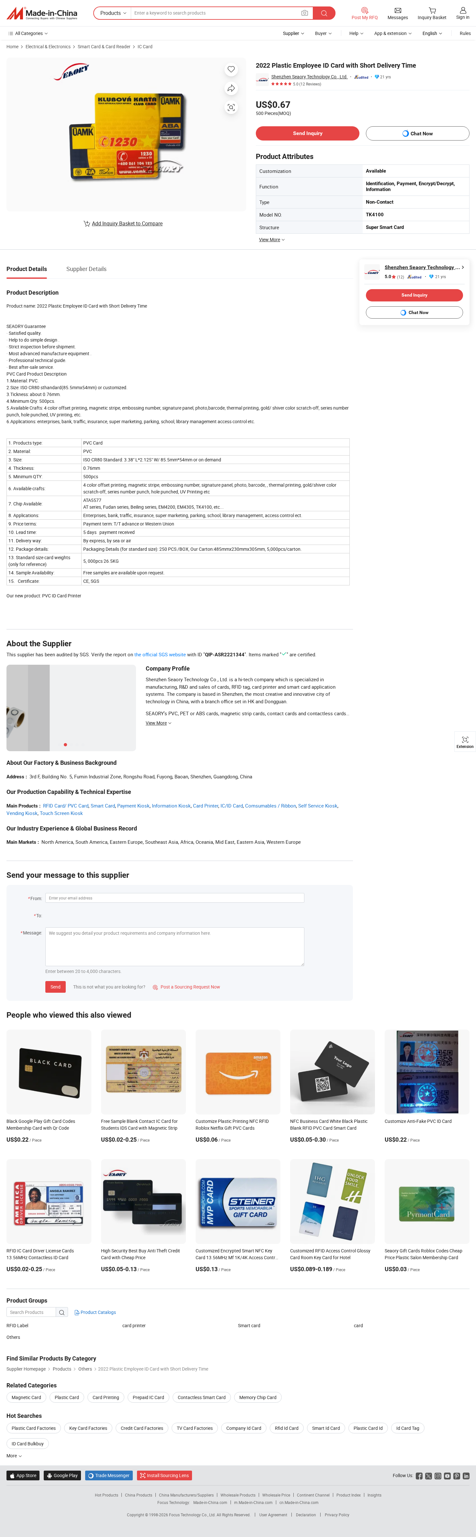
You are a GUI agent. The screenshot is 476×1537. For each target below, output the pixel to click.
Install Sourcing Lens (168, 1475)
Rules (465, 33)
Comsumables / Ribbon (270, 805)
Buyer (321, 33)
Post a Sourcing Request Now (186, 987)
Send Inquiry (308, 133)
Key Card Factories (88, 1428)
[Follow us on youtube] (447, 1475)
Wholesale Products (238, 1494)
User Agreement (273, 1514)
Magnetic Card (26, 1397)
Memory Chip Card (258, 1397)
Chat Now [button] (422, 133)
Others (13, 1337)
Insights (374, 1494)
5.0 (394, 276)
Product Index (348, 1494)
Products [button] (110, 13)
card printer (134, 1325)
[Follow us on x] (428, 1475)
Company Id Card (243, 1428)
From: (36, 898)
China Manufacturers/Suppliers (186, 1494)
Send (56, 987)
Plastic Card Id (368, 1428)
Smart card (249, 1325)
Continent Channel (313, 1494)
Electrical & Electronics (48, 46)
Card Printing (106, 1397)
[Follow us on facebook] (419, 1475)
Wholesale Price (276, 1494)
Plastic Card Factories (34, 1428)
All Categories (29, 33)
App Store (23, 1475)
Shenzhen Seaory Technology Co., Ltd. (309, 76)
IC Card (145, 46)
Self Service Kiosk (317, 805)
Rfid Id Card (287, 1428)
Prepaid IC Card (148, 1397)
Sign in (463, 17)
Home (12, 46)
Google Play (62, 1475)
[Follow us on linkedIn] (466, 1475)
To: (39, 915)
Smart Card (103, 805)
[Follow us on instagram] (438, 1475)
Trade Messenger (109, 1475)
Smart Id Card (326, 1428)
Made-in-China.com (210, 1502)
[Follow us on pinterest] (456, 1475)
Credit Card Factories (142, 1428)
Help (353, 33)
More (12, 1455)
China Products (138, 1494)
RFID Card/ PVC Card (65, 805)
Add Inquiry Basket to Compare (127, 223)
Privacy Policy (337, 1514)
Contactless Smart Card (202, 1397)
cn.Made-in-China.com (299, 1502)
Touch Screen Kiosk (61, 813)
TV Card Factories (195, 1428)
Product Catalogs (98, 1312)
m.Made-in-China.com (253, 1502)
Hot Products (106, 1494)
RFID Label (17, 1325)
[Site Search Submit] (324, 13)
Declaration (306, 1514)
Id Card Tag (407, 1428)
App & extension (390, 33)
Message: (32, 933)
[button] (304, 13)
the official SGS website (160, 654)
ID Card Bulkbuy (28, 1444)
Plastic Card (67, 1397)
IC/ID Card (232, 805)
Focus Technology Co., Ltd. (193, 1514)
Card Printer (205, 805)
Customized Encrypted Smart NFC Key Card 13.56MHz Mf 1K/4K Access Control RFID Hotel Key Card (237, 1257)
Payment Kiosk (133, 805)
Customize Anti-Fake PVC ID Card (418, 1121)
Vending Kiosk (22, 813)
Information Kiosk (171, 805)
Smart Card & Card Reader (104, 46)
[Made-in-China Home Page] (41, 13)
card (358, 1325)
